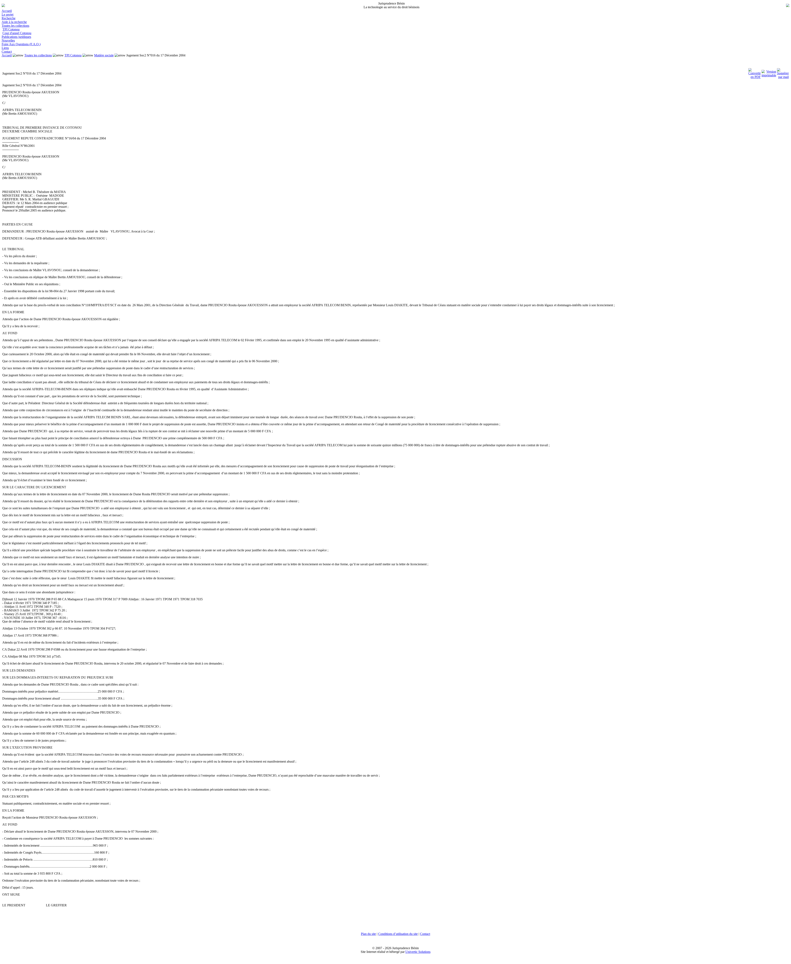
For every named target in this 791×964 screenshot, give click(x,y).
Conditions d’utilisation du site (398, 934)
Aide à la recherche (14, 22)
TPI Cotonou (11, 29)
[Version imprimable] (769, 72)
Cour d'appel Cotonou (16, 33)
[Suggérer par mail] (783, 72)
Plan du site (368, 934)
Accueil (7, 11)
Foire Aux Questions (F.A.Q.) (21, 44)
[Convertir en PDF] (754, 72)
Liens (5, 48)
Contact (7, 51)
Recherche (8, 18)
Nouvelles (8, 40)
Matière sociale (104, 55)
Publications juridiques (16, 37)
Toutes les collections (15, 25)
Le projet (7, 14)
